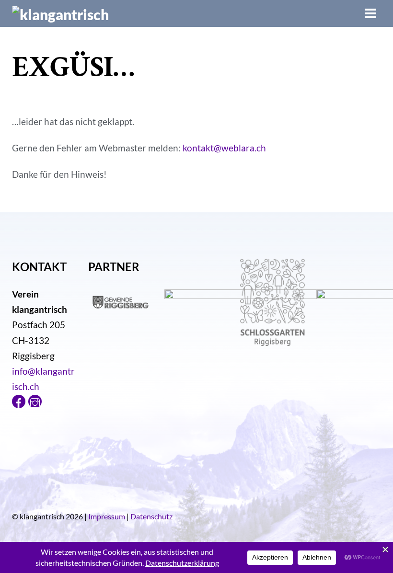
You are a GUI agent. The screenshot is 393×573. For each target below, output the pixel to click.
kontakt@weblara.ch (224, 147)
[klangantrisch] (60, 14)
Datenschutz (151, 516)
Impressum (106, 516)
